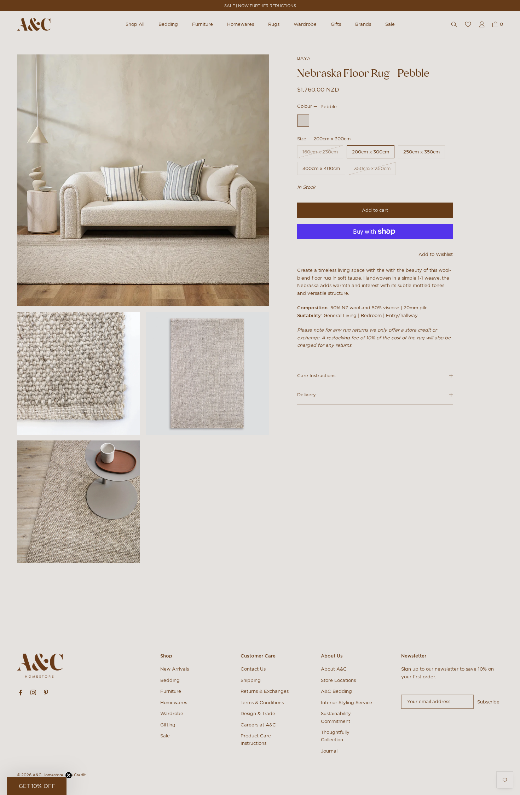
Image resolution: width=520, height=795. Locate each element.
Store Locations (338, 680)
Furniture (202, 24)
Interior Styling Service (346, 702)
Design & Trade (258, 713)
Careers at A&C (258, 724)
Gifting (167, 724)
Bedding (168, 24)
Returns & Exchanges (265, 691)
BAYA (304, 58)
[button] (37, 786)
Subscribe (488, 702)
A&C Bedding (336, 691)
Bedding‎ (170, 680)
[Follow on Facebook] (20, 692)
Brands (363, 24)
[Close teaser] (68, 775)
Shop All (135, 24)
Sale (390, 24)
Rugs (273, 24)
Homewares (240, 24)
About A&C (334, 669)
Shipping (251, 680)
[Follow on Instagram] (33, 692)
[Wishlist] (468, 24)
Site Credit (75, 775)
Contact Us (253, 669)
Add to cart (375, 210)
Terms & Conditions (262, 702)
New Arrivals (174, 669)
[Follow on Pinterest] (46, 692)
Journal (329, 751)
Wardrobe (305, 24)
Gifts (336, 24)
